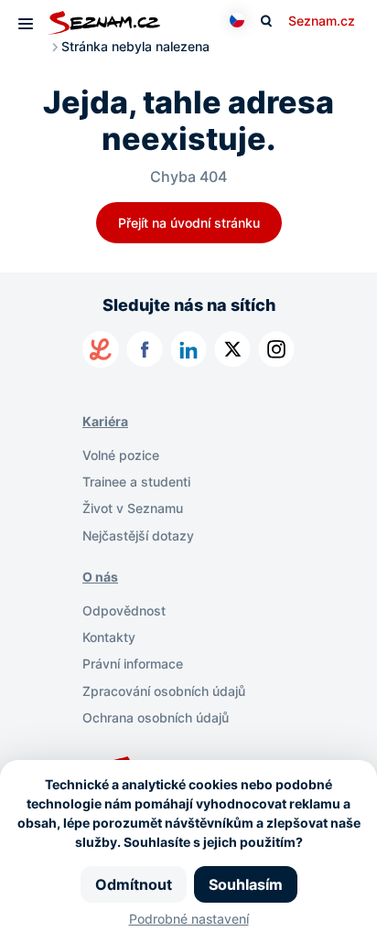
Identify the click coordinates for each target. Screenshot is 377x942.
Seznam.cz (321, 20)
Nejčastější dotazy (138, 535)
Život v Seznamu (132, 508)
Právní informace (132, 663)
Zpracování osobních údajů (163, 691)
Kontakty (108, 637)
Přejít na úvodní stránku (189, 222)
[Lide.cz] (100, 349)
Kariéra (105, 421)
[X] (232, 349)
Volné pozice (120, 455)
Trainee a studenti (136, 481)
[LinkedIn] (188, 349)
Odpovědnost (124, 610)
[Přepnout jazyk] (237, 20)
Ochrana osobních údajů (155, 717)
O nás (100, 576)
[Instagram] (276, 349)
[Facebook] (144, 349)
